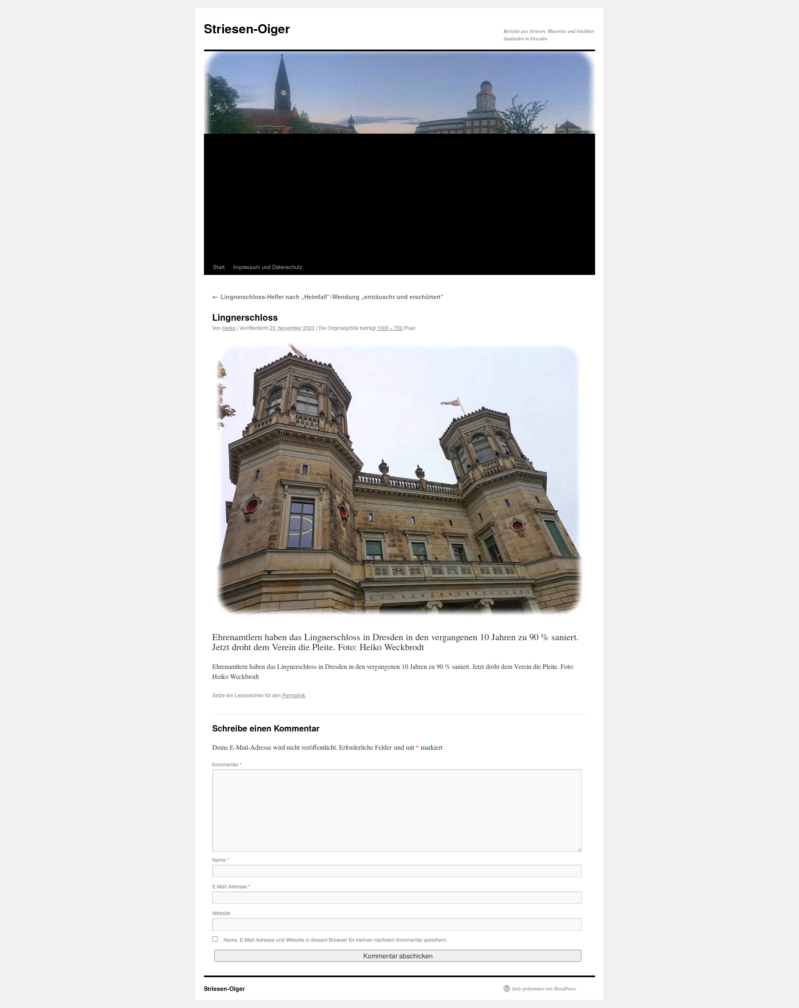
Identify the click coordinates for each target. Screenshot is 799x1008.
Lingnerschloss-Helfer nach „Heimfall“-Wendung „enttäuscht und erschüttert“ (328, 296)
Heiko (229, 327)
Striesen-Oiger (247, 28)
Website (221, 912)
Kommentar (227, 764)
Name (220, 859)
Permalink (293, 695)
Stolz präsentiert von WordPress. (544, 988)
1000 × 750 (390, 327)
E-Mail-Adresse (231, 886)
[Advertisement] (399, 196)
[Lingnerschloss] (399, 478)
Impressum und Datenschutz (268, 267)
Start (219, 267)
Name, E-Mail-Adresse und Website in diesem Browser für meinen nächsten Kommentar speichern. (335, 939)
